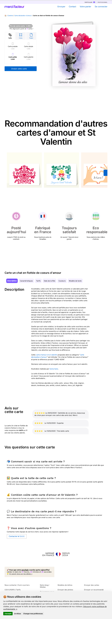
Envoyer (61, 6)
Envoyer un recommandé (94, 590)
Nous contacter (11, 585)
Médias (43, 587)
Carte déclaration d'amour (23, 15)
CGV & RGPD (10, 590)
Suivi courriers (24, 585)
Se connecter (101, 6)
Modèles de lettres (65, 585)
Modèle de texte (75, 281)
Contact (72, 6)
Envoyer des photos (65, 590)
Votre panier (85, 6)
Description (12, 281)
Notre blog (44, 585)
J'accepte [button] (7, 613)
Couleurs (62, 281)
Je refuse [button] (17, 613)
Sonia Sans (53, 369)
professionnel (102, 2)
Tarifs (38, 281)
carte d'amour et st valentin (46, 355)
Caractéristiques (26, 281)
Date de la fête (49, 281)
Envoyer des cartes (91, 585)
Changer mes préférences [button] (33, 613)
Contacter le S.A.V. (17, 536)
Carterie (10, 15)
